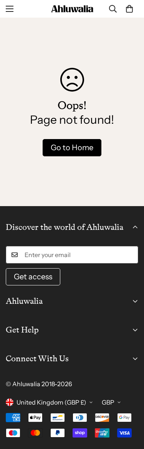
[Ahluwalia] (72, 9)
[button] (129, 9)
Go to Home (72, 147)
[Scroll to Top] (130, 408)
